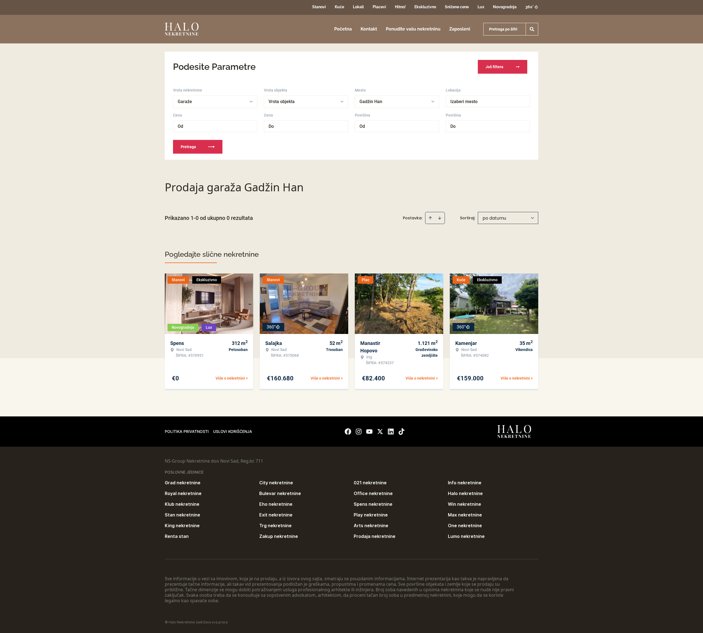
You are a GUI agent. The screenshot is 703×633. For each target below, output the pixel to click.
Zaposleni (459, 29)
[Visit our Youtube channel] (369, 431)
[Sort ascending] (430, 218)
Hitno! (400, 7)
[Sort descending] (440, 218)
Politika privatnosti (187, 431)
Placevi (379, 7)
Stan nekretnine (182, 515)
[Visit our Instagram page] (358, 431)
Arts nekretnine (371, 525)
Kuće (339, 7)
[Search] (532, 29)
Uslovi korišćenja (232, 431)
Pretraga (188, 147)
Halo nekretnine (465, 493)
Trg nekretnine (275, 525)
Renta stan (177, 536)
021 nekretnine (370, 482)
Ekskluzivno (425, 7)
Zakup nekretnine (278, 536)
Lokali (358, 7)
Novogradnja (505, 7)
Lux (481, 7)
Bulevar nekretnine (280, 493)
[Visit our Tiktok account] (401, 431)
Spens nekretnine (373, 504)
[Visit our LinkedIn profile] (390, 431)
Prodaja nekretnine (374, 536)
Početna (343, 29)
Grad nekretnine (182, 482)
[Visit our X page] (380, 431)
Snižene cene (457, 7)
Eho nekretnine (275, 504)
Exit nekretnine (275, 515)
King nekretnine (182, 525)
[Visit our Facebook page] (348, 431)
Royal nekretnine (183, 493)
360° (529, 7)
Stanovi (319, 7)
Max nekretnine (465, 515)
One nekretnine (465, 525)
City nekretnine (276, 482)
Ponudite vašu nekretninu (413, 29)
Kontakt (369, 29)
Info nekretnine (464, 482)
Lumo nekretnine (466, 536)
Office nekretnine (373, 493)
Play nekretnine (371, 515)
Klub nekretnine (182, 504)
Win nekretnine (464, 504)
